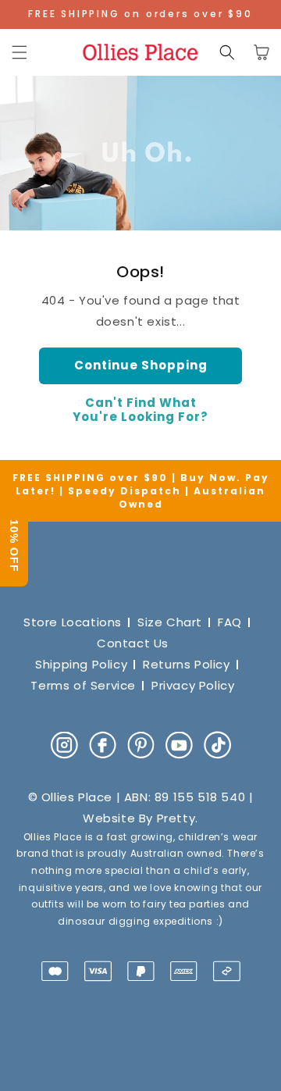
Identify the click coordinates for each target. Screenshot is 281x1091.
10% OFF (14, 545)
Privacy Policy (192, 685)
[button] (19, 52)
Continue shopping (141, 365)
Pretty (176, 818)
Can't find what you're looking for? (140, 409)
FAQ (230, 622)
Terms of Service (83, 685)
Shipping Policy (81, 664)
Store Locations (72, 622)
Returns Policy (186, 664)
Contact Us (133, 643)
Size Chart (169, 622)
